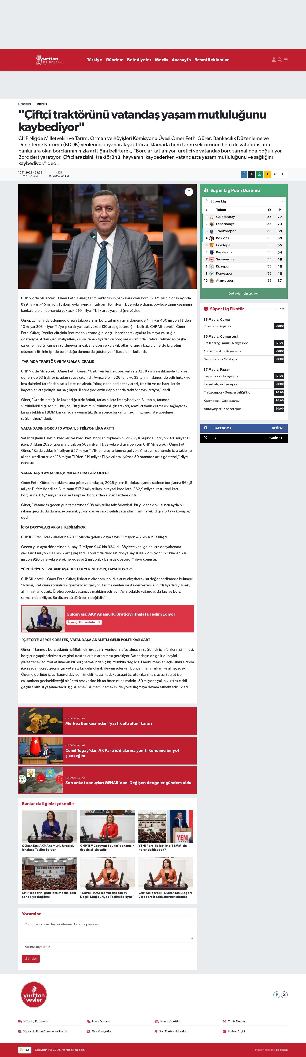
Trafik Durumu (237, 1021)
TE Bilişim (282, 1049)
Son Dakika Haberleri (173, 1031)
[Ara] (280, 60)
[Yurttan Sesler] (50, 60)
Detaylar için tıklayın (244, 293)
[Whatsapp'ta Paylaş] (259, 174)
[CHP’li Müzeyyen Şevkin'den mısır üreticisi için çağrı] (107, 826)
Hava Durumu (101, 1021)
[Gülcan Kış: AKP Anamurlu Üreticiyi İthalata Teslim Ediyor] (49, 826)
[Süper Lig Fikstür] (282, 309)
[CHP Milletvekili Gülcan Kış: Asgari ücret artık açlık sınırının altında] (165, 873)
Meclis (161, 60)
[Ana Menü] (286, 60)
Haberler (24, 104)
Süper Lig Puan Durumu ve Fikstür (45, 1031)
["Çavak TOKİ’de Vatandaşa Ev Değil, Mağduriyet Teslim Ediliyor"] (107, 873)
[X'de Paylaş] (251, 174)
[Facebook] (276, 994)
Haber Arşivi (236, 1031)
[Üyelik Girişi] (274, 60)
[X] (284, 994)
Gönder (31, 959)
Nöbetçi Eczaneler (36, 1021)
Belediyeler (139, 60)
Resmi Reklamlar (211, 60)
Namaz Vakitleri (170, 1021)
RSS (27, 1049)
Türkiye (94, 60)
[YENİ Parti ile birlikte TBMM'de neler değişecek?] (165, 826)
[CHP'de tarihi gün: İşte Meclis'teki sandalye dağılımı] (49, 873)
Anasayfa (181, 60)
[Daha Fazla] (267, 174)
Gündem (115, 60)
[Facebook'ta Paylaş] (244, 174)
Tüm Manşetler (101, 1031)
